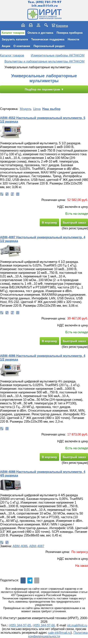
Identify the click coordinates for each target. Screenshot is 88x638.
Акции (6, 46)
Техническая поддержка (47, 39)
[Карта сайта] (38, 25)
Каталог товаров (13, 32)
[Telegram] (29, 580)
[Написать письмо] (30, 25)
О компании (21, 46)
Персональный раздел (49, 46)
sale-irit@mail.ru (59, 632)
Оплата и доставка (40, 32)
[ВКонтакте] (23, 580)
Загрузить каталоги (15, 39)
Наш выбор (51, 109)
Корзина (62, 25)
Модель (26, 109)
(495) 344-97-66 (44, 625)
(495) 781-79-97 (48, 2)
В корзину (49, 222)
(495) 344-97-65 (20, 625)
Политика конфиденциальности (58, 634)
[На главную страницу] (44, 14)
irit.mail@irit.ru (45, 5)
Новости (73, 39)
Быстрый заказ (74, 222)
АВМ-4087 (36, 546)
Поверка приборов (70, 32)
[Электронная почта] (36, 580)
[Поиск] (46, 25)
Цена (37, 109)
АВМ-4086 (20, 546)
